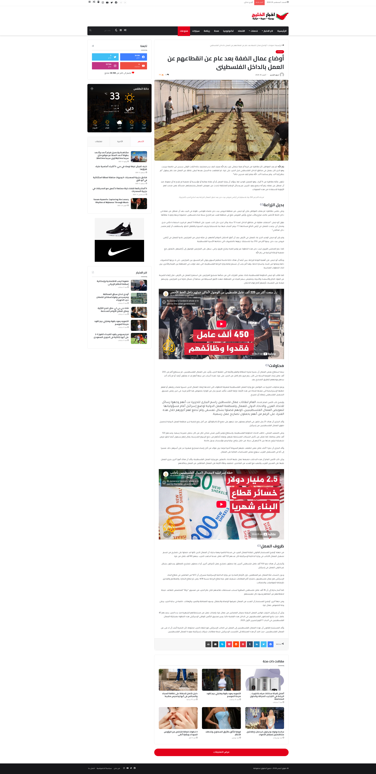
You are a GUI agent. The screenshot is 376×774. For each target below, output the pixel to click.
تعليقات (98, 142)
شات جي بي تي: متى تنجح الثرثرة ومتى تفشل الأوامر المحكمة (113, 310)
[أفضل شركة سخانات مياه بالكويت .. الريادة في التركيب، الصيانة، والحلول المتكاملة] (264, 680)
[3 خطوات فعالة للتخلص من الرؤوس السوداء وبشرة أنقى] (178, 718)
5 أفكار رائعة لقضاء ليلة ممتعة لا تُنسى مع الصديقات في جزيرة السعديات (120, 190)
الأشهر (141, 142)
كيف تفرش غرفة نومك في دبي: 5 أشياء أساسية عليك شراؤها (121, 168)
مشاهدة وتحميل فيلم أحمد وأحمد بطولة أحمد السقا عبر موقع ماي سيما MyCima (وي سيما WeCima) (111, 155)
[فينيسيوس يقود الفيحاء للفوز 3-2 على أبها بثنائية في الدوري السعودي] (139, 338)
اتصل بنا (91, 769)
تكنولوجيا (228, 31)
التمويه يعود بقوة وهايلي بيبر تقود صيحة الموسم (224, 695)
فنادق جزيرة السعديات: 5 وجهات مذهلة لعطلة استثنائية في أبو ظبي (120, 179)
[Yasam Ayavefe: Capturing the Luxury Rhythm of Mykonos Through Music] (139, 203)
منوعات (184, 31)
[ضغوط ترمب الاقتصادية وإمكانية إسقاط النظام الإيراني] (139, 285)
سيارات (196, 31)
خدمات (254, 31)
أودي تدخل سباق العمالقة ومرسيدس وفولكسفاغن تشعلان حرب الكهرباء (112, 297)
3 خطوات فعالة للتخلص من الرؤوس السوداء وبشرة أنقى (181, 733)
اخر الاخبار (268, 31)
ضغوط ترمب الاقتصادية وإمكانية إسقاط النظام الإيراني (113, 283)
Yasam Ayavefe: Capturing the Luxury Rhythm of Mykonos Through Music (111, 201)
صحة (216, 31)
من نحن (117, 769)
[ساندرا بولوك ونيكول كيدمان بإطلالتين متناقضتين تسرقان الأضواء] (264, 718)
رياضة (207, 31)
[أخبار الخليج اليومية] (270, 16)
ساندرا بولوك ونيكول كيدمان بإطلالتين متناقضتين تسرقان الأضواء (265, 733)
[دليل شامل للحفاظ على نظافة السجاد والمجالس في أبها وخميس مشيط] (178, 680)
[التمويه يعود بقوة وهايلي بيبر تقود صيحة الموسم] (221, 680)
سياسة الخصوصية (104, 769)
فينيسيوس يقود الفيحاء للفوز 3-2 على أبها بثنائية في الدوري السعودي (111, 336)
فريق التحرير (274, 75)
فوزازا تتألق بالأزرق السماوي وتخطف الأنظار (223, 733)
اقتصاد (241, 31)
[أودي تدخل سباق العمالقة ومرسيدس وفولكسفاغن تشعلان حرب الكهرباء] (139, 298)
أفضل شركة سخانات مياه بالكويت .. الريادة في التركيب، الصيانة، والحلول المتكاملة (267, 696)
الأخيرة (120, 142)
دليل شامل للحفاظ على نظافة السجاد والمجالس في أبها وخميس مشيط (180, 695)
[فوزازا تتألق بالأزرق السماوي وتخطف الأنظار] (221, 718)
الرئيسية (282, 31)
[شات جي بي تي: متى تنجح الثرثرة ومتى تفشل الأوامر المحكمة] (139, 312)
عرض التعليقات (221, 752)
